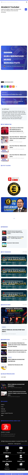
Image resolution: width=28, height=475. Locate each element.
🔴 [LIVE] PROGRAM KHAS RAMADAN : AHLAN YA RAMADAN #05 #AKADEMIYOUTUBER (13, 282)
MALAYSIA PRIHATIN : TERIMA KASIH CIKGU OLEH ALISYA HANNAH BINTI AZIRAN (18, 138)
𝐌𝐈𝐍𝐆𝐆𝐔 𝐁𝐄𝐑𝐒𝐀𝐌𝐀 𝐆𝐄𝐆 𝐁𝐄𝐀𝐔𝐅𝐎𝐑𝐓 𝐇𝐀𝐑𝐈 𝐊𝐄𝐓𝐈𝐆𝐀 (18, 2)
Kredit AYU (3, 411)
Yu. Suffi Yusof (5, 109)
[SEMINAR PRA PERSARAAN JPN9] (4, 369)
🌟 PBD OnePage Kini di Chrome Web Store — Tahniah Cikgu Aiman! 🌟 (15, 237)
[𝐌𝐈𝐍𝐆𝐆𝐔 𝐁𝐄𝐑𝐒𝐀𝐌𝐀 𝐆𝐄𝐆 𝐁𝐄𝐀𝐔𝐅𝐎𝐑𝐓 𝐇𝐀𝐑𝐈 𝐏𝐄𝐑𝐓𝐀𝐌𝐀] (4, 362)
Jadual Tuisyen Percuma (7, 413)
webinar (3, 2)
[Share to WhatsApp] (8, 87)
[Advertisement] (14, 28)
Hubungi (3, 409)
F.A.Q (2, 406)
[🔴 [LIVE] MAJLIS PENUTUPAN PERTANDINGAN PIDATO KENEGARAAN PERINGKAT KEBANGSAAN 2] (4, 134)
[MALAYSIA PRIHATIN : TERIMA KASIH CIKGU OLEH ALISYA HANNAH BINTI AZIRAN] (4, 143)
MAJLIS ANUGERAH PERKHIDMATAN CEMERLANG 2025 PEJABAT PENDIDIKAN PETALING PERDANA (17, 344)
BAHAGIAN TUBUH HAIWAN (13, 243)
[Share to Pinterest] (10, 87)
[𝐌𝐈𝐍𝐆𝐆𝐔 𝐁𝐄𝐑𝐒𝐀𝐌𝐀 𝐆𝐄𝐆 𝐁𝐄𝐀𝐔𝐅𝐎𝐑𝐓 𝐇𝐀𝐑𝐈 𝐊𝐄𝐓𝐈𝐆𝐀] (6, 2)
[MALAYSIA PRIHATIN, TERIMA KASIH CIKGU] (4, 161)
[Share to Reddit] (13, 87)
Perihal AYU (10, 443)
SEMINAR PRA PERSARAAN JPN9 (15, 365)
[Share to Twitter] (5, 87)
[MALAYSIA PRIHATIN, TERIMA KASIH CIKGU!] (4, 152)
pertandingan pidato (8, 52)
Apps (2, 415)
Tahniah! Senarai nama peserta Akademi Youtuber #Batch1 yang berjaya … (14, 232)
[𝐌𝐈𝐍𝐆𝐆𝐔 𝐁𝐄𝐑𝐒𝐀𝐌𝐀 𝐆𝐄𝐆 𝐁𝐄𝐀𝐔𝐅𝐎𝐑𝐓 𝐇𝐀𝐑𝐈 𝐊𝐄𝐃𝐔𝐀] (14, 315)
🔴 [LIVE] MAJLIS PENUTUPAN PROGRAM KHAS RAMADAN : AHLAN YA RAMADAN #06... (14, 259)
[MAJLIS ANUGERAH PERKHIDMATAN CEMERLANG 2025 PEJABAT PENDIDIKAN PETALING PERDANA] (4, 347)
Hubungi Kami (17, 443)
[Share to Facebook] (2, 87)
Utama (2, 404)
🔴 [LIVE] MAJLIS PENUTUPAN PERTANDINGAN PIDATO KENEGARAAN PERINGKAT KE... (17, 129)
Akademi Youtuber (10, 7)
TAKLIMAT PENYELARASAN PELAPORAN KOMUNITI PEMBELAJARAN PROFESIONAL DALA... (17, 393)
